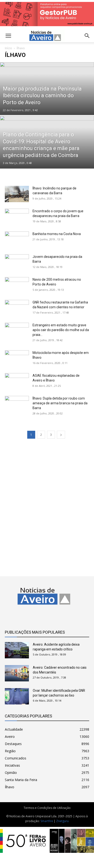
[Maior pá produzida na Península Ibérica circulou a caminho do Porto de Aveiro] (47, 96)
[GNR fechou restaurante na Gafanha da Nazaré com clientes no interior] (17, 308)
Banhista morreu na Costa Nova (57, 234)
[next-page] (61, 435)
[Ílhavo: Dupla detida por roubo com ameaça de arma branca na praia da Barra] (17, 404)
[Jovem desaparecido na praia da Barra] (17, 262)
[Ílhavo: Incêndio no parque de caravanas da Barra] (17, 194)
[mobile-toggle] (8, 35)
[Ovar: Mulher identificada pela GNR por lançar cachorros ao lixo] (17, 696)
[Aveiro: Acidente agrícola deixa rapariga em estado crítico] (17, 650)
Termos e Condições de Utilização (47, 808)
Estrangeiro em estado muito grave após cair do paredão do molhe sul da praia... (61, 330)
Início (8, 48)
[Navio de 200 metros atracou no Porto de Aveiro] (17, 285)
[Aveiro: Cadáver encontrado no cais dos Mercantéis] (17, 673)
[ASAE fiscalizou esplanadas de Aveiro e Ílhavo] (17, 381)
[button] (87, 35)
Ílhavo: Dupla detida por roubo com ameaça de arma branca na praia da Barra (60, 403)
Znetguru (62, 821)
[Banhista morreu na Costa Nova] (17, 239)
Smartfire (46, 821)
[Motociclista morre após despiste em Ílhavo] (17, 358)
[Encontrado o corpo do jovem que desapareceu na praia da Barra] (17, 217)
